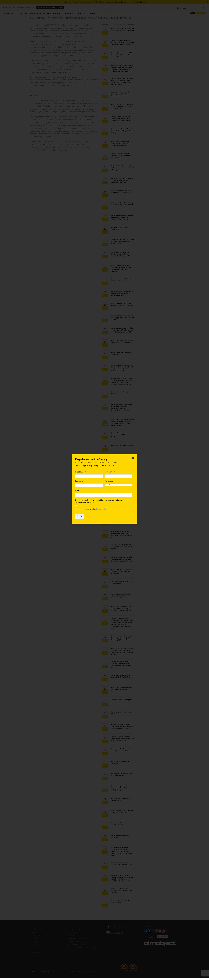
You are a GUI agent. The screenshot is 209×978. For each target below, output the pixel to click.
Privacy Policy (101, 509)
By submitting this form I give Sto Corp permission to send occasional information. (99, 501)
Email (78, 490)
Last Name (109, 472)
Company (80, 481)
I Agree (80, 505)
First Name (80, 472)
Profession (109, 481)
